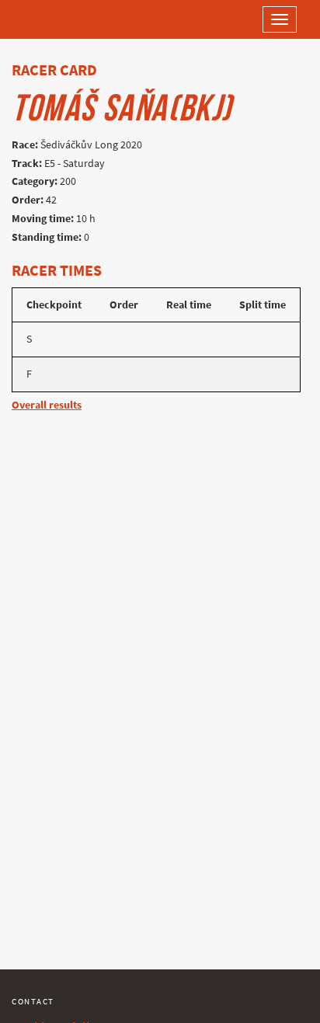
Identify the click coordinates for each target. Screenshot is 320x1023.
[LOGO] (62, 19)
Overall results (47, 405)
